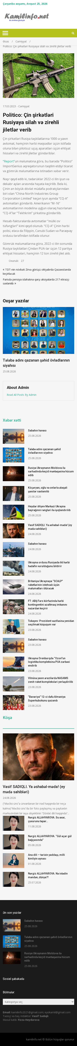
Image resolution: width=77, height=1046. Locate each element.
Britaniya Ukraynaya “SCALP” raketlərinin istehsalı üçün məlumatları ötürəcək (45, 585)
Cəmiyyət (24, 106)
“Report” (9, 161)
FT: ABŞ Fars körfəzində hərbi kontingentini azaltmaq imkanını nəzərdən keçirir (47, 604)
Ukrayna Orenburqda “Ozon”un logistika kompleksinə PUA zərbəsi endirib (49, 662)
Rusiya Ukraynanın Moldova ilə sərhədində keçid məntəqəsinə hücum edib (51, 471)
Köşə (7, 718)
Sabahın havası (37, 430)
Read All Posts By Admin (21, 395)
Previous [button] (5, 342)
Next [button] (71, 342)
